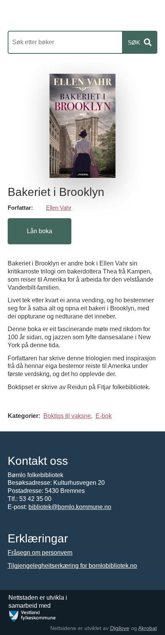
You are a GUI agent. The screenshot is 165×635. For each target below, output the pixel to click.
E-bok (104, 416)
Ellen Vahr (58, 207)
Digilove (119, 628)
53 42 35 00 (35, 499)
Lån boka (39, 231)
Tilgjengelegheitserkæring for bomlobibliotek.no (72, 565)
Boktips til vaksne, (67, 416)
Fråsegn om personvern (40, 552)
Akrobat (147, 628)
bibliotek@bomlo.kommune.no (69, 507)
